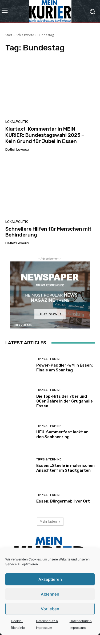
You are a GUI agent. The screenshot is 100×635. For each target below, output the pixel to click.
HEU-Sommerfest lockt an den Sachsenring (62, 434)
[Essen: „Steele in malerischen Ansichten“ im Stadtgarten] (18, 465)
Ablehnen (50, 594)
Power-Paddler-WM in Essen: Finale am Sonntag (64, 367)
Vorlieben (50, 608)
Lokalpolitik (16, 121)
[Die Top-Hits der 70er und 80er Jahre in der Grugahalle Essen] (18, 398)
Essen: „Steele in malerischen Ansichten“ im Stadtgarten (65, 468)
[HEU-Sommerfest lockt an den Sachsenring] (18, 431)
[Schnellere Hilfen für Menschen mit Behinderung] (50, 188)
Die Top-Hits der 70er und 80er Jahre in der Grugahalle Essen (64, 401)
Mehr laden (48, 521)
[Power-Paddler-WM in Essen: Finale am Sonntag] (18, 365)
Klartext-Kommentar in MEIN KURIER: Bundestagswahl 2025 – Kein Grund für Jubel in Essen (44, 135)
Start (8, 35)
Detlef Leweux (17, 149)
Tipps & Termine (48, 359)
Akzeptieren (50, 579)
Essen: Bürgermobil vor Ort (63, 501)
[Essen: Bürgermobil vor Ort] (18, 498)
